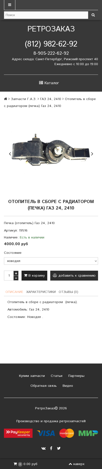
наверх (78, 464)
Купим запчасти (31, 375)
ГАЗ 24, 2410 (50, 99)
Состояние (13, 252)
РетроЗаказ (51, 29)
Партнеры (75, 375)
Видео (67, 385)
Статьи (56, 375)
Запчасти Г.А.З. (23, 99)
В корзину (36, 275)
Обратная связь (43, 385)
